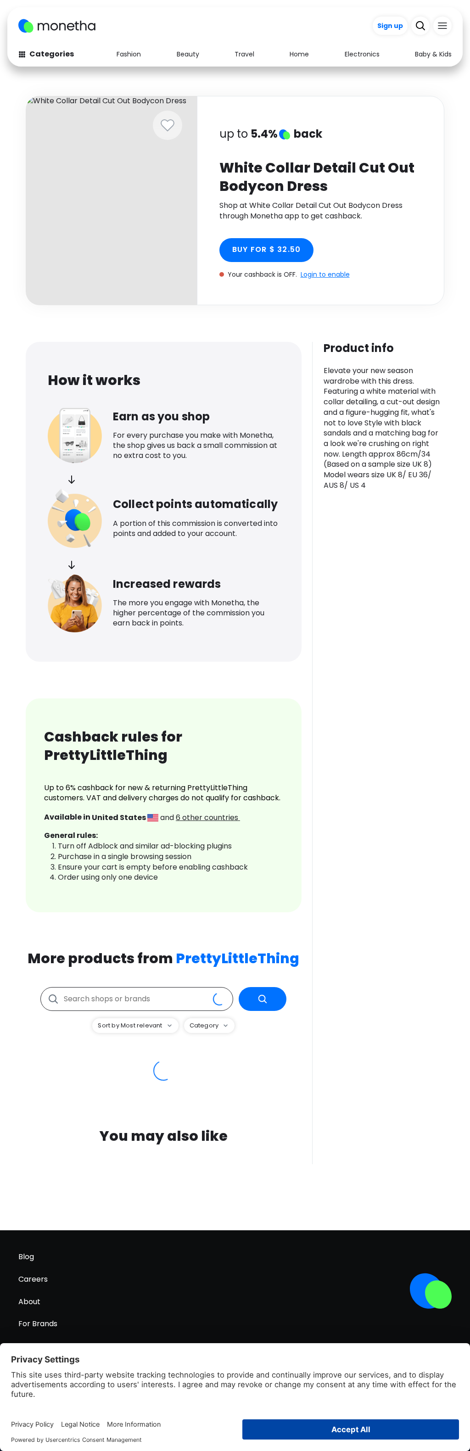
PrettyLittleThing (237, 958)
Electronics (362, 54)
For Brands (37, 1323)
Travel (244, 54)
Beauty (188, 54)
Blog (26, 1256)
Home (299, 54)
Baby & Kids (433, 54)
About (29, 1301)
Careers (33, 1279)
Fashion (129, 54)
